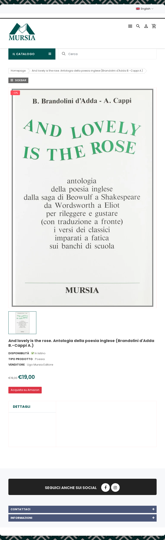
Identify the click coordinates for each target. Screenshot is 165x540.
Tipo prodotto (20, 359)
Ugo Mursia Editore (40, 365)
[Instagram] (115, 487)
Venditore (16, 365)
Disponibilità (18, 353)
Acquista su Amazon (25, 390)
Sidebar (20, 80)
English (146, 8)
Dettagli (21, 406)
